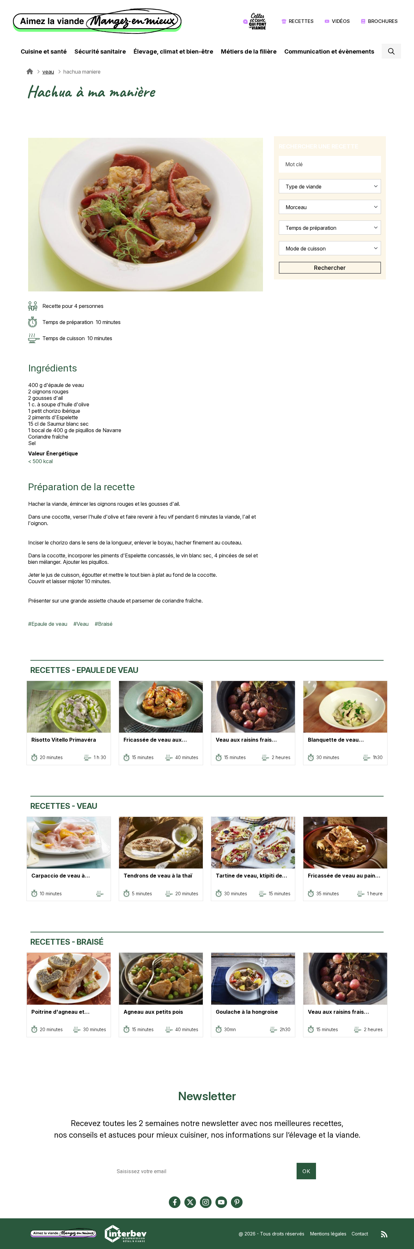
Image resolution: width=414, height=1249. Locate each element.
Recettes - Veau (63, 806)
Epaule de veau (49, 624)
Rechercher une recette (318, 146)
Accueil (30, 71)
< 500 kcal (40, 461)
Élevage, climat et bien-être (173, 51)
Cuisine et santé (44, 51)
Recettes (301, 21)
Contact (360, 1233)
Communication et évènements (329, 51)
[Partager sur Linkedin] (31, 126)
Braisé (105, 624)
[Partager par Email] (31, 134)
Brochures (383, 21)
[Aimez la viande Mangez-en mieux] (66, 1233)
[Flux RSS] (384, 1233)
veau (48, 71)
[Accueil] (99, 21)
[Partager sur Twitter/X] (31, 110)
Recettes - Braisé (67, 942)
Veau (83, 624)
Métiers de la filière (249, 51)
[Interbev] (126, 1233)
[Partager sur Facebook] (31, 118)
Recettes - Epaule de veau (84, 670)
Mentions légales (328, 1233)
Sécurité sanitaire (100, 51)
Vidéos (341, 21)
